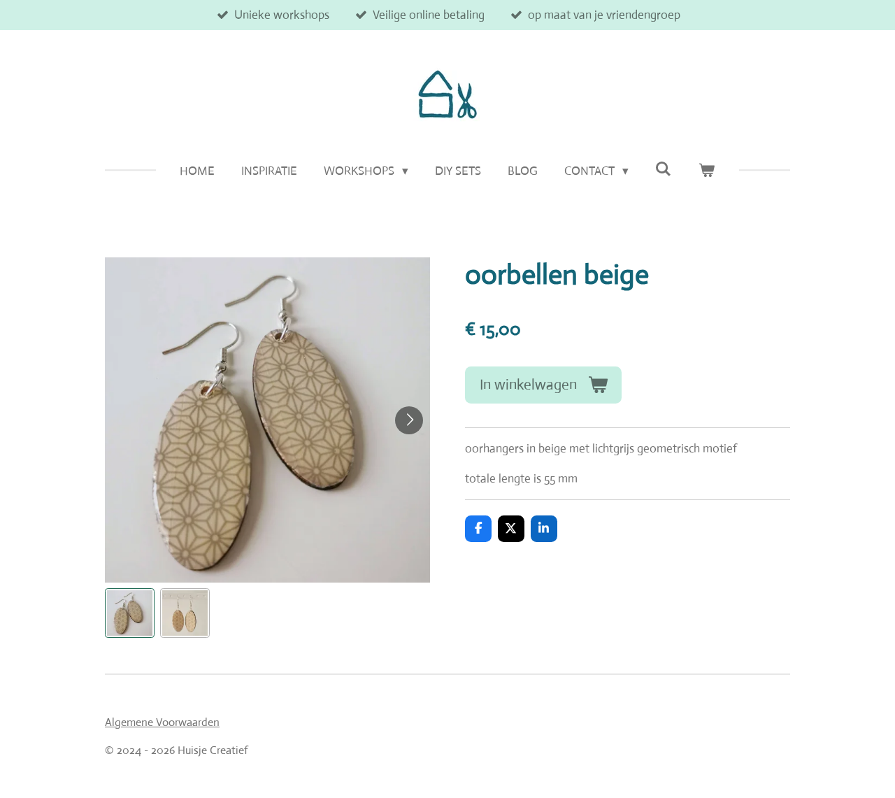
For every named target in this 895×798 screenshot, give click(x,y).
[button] (130, 613)
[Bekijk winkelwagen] (707, 171)
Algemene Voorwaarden (162, 722)
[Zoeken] (663, 169)
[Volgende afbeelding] (409, 420)
